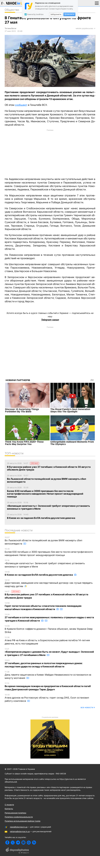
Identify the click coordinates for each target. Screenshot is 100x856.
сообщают (21, 104)
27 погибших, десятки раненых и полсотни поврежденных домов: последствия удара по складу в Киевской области (44, 663)
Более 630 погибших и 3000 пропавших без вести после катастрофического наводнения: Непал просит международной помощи (49, 552)
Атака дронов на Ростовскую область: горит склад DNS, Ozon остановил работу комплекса (47, 698)
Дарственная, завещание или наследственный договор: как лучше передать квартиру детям (49, 583)
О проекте (9, 804)
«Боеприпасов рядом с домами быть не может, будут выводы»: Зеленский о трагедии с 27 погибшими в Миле (49, 652)
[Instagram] (23, 842)
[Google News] (29, 842)
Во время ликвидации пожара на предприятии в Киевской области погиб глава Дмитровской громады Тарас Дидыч (48, 686)
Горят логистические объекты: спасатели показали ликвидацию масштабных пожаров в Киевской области (43, 606)
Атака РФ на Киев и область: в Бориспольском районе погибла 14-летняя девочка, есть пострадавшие (47, 640)
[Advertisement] (50, 153)
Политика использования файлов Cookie (22, 821)
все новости (87, 707)
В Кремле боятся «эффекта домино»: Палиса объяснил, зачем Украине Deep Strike (49, 629)
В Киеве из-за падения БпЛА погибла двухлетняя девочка (39, 573)
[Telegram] (18, 842)
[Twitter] (13, 842)
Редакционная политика (15, 813)
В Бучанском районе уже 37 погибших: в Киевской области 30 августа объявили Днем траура (46, 594)
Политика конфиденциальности (19, 817)
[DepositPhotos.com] (17, 851)
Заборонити (55, 14)
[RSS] (34, 842)
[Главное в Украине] (13, 3)
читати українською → (85, 28)
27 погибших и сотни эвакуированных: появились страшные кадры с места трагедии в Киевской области (49, 617)
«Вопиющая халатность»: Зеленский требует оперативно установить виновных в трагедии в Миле (45, 563)
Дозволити (69, 14)
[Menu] (96, 3)
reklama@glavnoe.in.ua (20, 831)
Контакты (9, 809)
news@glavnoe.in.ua (18, 827)
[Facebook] (7, 842)
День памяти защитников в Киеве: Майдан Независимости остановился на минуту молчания (48, 675)
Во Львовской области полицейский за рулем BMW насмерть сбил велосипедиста (43, 540)
